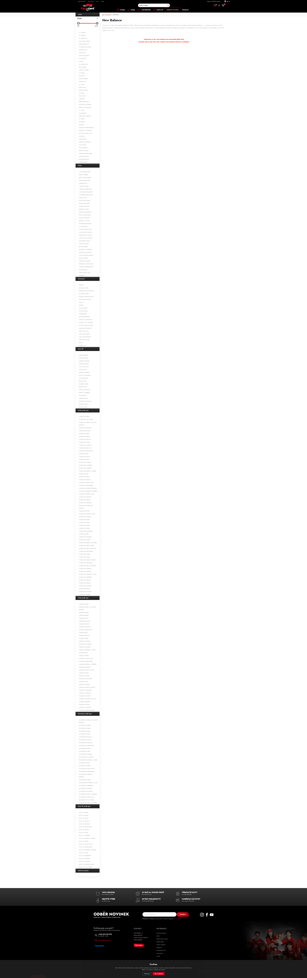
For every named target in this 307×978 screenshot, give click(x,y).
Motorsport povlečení (86, 757)
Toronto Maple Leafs (85, 229)
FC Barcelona (83, 64)
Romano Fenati (83, 384)
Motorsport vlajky (85, 780)
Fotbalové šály (83, 454)
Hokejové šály (83, 633)
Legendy (81, 125)
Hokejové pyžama (84, 704)
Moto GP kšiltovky (84, 824)
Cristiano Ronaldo (85, 142)
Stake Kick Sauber (84, 334)
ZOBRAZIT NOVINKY (173, 10)
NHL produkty (83, 270)
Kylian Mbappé (83, 148)
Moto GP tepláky (84, 821)
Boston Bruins (83, 247)
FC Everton (82, 58)
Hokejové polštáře (85, 647)
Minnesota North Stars (86, 264)
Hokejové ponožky (85, 707)
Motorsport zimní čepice (86, 745)
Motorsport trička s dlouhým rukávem (88, 721)
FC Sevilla (82, 73)
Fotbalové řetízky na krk (86, 494)
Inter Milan (82, 87)
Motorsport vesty (84, 734)
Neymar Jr (82, 136)
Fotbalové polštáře (85, 468)
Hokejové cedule (84, 676)
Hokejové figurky (84, 684)
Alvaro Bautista (84, 364)
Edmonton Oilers (84, 203)
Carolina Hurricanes (85, 189)
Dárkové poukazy (83, 871)
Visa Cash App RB (84, 340)
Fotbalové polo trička (86, 419)
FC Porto (82, 119)
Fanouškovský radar (161, 950)
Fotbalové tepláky (84, 442)
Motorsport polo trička (86, 800)
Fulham (81, 61)
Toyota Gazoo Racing (86, 325)
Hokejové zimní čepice (85, 630)
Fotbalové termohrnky (86, 485)
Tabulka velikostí (160, 942)
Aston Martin (83, 308)
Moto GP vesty (83, 818)
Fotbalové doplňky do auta (87, 574)
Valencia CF (82, 81)
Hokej (80, 165)
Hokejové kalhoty (84, 621)
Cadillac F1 (82, 345)
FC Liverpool (83, 38)
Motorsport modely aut (86, 797)
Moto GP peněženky (85, 856)
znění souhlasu (177, 919)
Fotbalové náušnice (85, 503)
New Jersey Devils (84, 241)
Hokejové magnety (85, 696)
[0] (215, 6)
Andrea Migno (83, 398)
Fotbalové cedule (84, 528)
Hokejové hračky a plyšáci (87, 687)
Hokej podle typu (83, 598)
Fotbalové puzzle (84, 557)
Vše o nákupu (91, 1)
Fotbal (80, 14)
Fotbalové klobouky (85, 586)
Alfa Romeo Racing (85, 299)
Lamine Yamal (83, 162)
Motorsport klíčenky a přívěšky (86, 775)
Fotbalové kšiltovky (85, 448)
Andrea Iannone (84, 361)
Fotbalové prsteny (85, 500)
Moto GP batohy (84, 830)
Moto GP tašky (83, 833)
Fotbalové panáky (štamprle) (88, 488)
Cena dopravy (159, 953)
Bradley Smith (83, 387)
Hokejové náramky (85, 667)
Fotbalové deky (84, 474)
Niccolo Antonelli (85, 375)
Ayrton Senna (83, 311)
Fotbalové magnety (85, 571)
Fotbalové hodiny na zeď (87, 514)
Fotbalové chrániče (85, 537)
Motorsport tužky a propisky (88, 803)
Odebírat (183, 914)
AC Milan (81, 84)
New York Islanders (85, 177)
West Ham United (84, 56)
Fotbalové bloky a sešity (86, 545)
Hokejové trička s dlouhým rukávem (87, 608)
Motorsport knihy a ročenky (88, 794)
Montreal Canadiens (85, 249)
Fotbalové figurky (84, 554)
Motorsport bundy (85, 731)
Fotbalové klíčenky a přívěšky (88, 491)
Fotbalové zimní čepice (86, 451)
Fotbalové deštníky (85, 580)
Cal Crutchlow (84, 367)
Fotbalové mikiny (84, 434)
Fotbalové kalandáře (85, 531)
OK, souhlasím (159, 974)
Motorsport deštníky (85, 788)
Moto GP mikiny (84, 812)
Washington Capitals (85, 235)
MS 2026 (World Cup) (85, 133)
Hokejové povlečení (85, 644)
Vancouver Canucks (85, 232)
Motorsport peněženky (86, 785)
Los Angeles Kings (84, 172)
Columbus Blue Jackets (86, 195)
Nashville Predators (85, 212)
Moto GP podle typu (84, 806)
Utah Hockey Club (84, 272)
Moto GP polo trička (85, 867)
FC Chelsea (82, 32)
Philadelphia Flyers (84, 180)
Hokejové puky (83, 681)
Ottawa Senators (84, 218)
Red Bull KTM (82, 381)
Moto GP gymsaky (84, 835)
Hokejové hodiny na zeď (86, 670)
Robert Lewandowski (85, 153)
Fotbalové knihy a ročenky (87, 566)
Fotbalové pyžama (84, 583)
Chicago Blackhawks (85, 238)
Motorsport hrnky (85, 766)
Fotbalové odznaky (85, 568)
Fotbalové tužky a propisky (87, 548)
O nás (97, 1)
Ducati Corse (83, 407)
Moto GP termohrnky (85, 847)
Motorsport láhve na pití (87, 768)
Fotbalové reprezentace (86, 127)
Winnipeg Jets (83, 183)
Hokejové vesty (84, 618)
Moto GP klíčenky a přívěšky (87, 850)
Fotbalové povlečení (85, 465)
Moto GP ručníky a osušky (87, 838)
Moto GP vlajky (84, 853)
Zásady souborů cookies (162, 939)
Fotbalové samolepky (85, 563)
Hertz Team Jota (84, 331)
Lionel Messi (82, 139)
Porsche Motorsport (85, 320)
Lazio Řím (81, 99)
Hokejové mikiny (84, 612)
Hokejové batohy (84, 635)
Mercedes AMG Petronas (86, 291)
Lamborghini (83, 314)
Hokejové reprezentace (86, 267)
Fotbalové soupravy (85, 445)
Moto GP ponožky (84, 861)
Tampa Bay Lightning (85, 252)
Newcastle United (84, 41)
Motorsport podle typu (85, 714)
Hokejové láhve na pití (86, 658)
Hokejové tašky (83, 638)
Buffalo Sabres (83, 175)
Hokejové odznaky (85, 693)
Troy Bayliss (82, 395)
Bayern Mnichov (84, 102)
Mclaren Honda (84, 294)
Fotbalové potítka (84, 540)
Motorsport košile (85, 725)
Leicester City (83, 50)
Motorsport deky (84, 763)
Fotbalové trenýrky (85, 428)
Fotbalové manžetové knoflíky (86, 507)
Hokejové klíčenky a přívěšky (88, 664)
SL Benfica (82, 122)
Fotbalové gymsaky (85, 462)
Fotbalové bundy (84, 436)
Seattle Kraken (83, 258)
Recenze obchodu (81, 1)
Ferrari (81, 285)
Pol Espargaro (83, 378)
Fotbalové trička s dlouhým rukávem (87, 424)
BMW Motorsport (84, 317)
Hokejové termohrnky (86, 661)
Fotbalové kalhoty (85, 439)
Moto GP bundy (84, 815)
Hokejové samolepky (85, 690)
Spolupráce (159, 947)
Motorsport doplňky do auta (88, 783)
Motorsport (81, 279)
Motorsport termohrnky (86, 771)
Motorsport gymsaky (85, 754)
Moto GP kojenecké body (87, 864)
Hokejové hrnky (84, 656)
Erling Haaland (84, 151)
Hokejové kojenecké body (87, 710)
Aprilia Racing (83, 404)
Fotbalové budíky (84, 520)
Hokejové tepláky (84, 624)
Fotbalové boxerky (85, 594)
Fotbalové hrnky (84, 477)
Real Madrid (82, 67)
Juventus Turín (83, 90)
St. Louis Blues (83, 226)
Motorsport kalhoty (85, 737)
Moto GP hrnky (84, 841)
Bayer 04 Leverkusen (85, 107)
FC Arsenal (82, 35)
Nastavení (147, 974)
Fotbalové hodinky (85, 517)
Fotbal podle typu (83, 410)
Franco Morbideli (84, 393)
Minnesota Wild (84, 209)
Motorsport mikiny (85, 728)
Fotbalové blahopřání (86, 551)
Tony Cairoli (83, 369)
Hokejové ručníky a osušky (87, 650)
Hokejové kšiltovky (85, 627)
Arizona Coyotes (84, 221)
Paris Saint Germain (85, 116)
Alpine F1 (81, 305)
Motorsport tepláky (85, 740)
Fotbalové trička (84, 417)
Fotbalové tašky (84, 459)
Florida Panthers (84, 206)
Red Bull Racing (84, 288)
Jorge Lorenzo (83, 358)
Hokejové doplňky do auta (87, 699)
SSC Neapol (82, 96)
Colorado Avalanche (86, 192)
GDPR (157, 936)
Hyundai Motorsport (85, 328)
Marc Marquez (83, 355)
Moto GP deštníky (84, 858)
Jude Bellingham (84, 159)
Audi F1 (81, 343)
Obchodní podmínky (161, 933)
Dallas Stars (83, 198)
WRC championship (85, 337)
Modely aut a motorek (86, 322)
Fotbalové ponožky (85, 591)
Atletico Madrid (84, 70)
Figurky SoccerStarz (85, 130)
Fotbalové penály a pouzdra (88, 543)
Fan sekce (139, 945)
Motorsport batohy (85, 748)
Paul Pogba (82, 145)
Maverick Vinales (84, 372)
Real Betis (82, 76)
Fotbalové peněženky (85, 577)
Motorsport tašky (84, 751)
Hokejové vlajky (84, 673)
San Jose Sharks (84, 244)
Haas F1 (81, 302)
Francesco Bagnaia (85, 401)
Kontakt (102, 1)
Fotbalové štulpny (85, 431)
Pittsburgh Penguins (85, 223)
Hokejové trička (84, 604)
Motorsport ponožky (86, 791)
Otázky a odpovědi (160, 944)
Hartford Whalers (84, 261)
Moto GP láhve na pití (86, 844)
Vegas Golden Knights (86, 255)
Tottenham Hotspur (85, 47)
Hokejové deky (83, 653)
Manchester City (84, 44)
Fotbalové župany (84, 589)
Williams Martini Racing (86, 296)
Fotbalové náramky (85, 497)
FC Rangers (82, 113)
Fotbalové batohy (84, 457)
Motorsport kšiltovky (86, 743)
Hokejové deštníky (84, 702)
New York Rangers (85, 215)
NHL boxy (82, 275)
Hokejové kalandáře (85, 679)
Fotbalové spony (84, 511)
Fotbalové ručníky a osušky (87, 471)
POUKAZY (185, 10)
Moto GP (80, 349)
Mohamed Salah (84, 156)
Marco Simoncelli (84, 390)
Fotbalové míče (84, 534)
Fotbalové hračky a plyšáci (87, 560)
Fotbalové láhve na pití (86, 482)
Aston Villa (82, 53)
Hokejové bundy (84, 615)
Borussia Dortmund (85, 104)
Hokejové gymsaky (85, 641)
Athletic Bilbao (83, 79)
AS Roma (81, 93)
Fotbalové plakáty (84, 525)
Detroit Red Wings (84, 200)
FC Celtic (81, 110)
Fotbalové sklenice (85, 480)
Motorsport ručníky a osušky (88, 760)
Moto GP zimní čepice (85, 827)
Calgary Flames (84, 186)
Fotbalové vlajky (84, 522)
